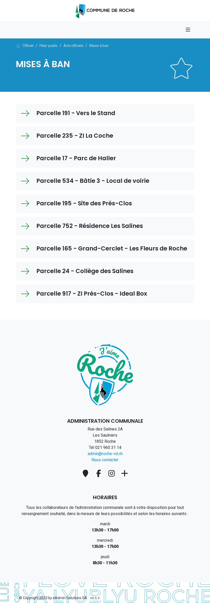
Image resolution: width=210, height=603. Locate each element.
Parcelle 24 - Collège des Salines (84, 271)
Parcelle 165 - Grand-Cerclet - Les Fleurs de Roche (111, 248)
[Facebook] (99, 473)
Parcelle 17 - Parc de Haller (76, 158)
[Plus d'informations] (124, 473)
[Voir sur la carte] (86, 473)
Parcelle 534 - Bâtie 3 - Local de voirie (92, 181)
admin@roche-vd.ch (105, 453)
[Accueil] (18, 45)
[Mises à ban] (105, 10)
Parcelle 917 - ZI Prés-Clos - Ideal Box (91, 293)
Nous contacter (105, 459)
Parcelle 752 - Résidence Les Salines (89, 226)
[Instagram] (112, 473)
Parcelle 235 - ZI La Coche (74, 136)
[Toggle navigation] (188, 29)
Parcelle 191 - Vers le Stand (75, 113)
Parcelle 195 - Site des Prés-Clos (84, 203)
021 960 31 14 (108, 447)
